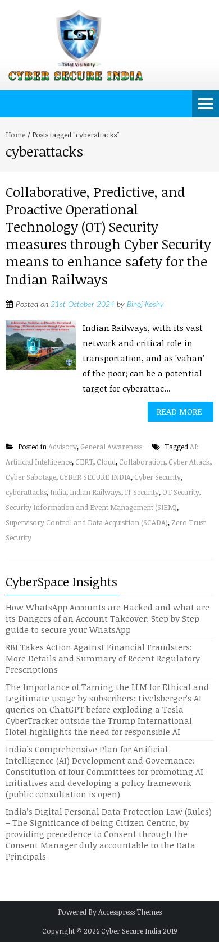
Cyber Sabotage (31, 477)
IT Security (142, 492)
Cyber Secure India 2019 (139, 931)
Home (15, 135)
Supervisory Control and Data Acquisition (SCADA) (87, 522)
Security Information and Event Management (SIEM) (91, 507)
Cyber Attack (189, 462)
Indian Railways (95, 492)
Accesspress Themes (130, 912)
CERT (84, 462)
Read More (179, 411)
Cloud (106, 462)
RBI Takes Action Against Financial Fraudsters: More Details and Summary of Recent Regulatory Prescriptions (103, 658)
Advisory (62, 447)
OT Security (180, 492)
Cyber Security (157, 477)
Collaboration (142, 462)
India (58, 492)
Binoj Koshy (145, 305)
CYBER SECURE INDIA (95, 477)
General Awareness (111, 447)
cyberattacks (26, 492)
